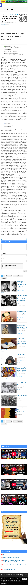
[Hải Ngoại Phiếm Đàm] (14, 1)
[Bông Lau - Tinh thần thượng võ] (9, 400)
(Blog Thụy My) (4, 349)
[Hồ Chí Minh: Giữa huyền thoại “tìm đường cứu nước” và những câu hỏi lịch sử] (9, 329)
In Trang (1, 239)
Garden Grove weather (14, 444)
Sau (16, 14)
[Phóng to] (3, 14)
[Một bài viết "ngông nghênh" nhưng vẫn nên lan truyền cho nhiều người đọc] (9, 372)
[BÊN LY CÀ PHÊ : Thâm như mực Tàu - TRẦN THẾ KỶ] (9, 413)
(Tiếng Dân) (19, 333)
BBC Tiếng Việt (4, 24)
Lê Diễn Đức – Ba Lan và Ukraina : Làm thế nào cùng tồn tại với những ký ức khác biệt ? (21, 341)
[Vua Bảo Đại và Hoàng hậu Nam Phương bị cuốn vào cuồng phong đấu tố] (9, 286)
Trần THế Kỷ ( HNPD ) (22, 416)
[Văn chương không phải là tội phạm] (9, 316)
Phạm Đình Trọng (20, 317)
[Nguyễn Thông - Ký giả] (9, 387)
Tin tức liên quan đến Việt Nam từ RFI (11, 557)
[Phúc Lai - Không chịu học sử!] (9, 359)
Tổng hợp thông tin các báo (9, 569)
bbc (4, 554)
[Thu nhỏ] (1, 14)
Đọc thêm (2, 292)
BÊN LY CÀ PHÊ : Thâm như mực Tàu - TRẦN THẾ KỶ (22, 410)
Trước (12, 14)
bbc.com (2, 29)
